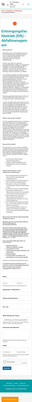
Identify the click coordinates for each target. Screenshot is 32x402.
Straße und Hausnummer (11, 298)
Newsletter (9, 383)
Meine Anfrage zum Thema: (11, 315)
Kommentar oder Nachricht (11, 327)
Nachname (19, 283)
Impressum (23, 383)
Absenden (7, 368)
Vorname (5, 283)
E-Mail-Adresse (6, 352)
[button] (23, 4)
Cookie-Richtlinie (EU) (23, 385)
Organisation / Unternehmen (11, 289)
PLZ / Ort (6, 307)
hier (19, 268)
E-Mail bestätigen (21, 352)
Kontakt (16, 383)
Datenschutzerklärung (9, 385)
